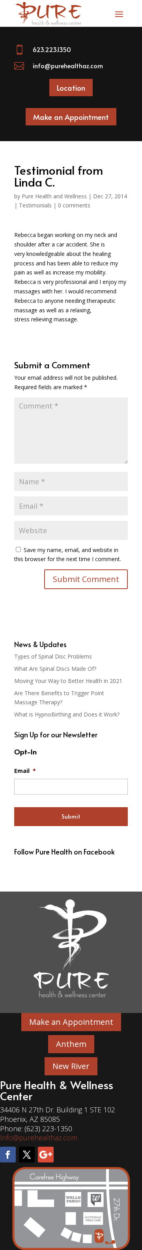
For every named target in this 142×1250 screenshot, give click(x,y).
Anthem (71, 1044)
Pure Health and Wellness (54, 196)
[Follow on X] (27, 1154)
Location (71, 87)
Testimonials (35, 205)
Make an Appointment (71, 117)
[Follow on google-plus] (46, 1154)
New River (71, 1066)
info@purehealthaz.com (68, 65)
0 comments (74, 205)
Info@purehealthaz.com (38, 1137)
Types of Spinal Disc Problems (53, 656)
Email (25, 770)
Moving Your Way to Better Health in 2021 (68, 681)
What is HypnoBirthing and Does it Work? (67, 714)
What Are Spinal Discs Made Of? (55, 668)
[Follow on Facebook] (8, 1154)
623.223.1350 (52, 49)
